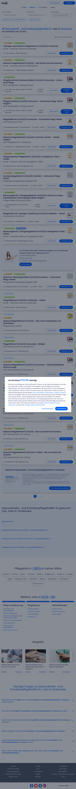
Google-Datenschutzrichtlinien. (35, 405)
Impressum (12, 405)
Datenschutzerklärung (51, 403)
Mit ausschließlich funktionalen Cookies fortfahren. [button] (49, 392)
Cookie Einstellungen (47, 408)
